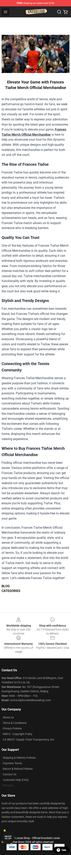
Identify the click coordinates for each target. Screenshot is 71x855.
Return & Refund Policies (18, 768)
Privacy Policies (12, 728)
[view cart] (65, 11)
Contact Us (9, 774)
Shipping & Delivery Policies (19, 757)
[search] (59, 11)
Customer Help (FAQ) (16, 779)
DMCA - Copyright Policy (17, 734)
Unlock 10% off (8, 837)
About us (8, 717)
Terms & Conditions (14, 722)
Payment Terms (12, 763)
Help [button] (64, 850)
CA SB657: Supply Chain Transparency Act (28, 739)
